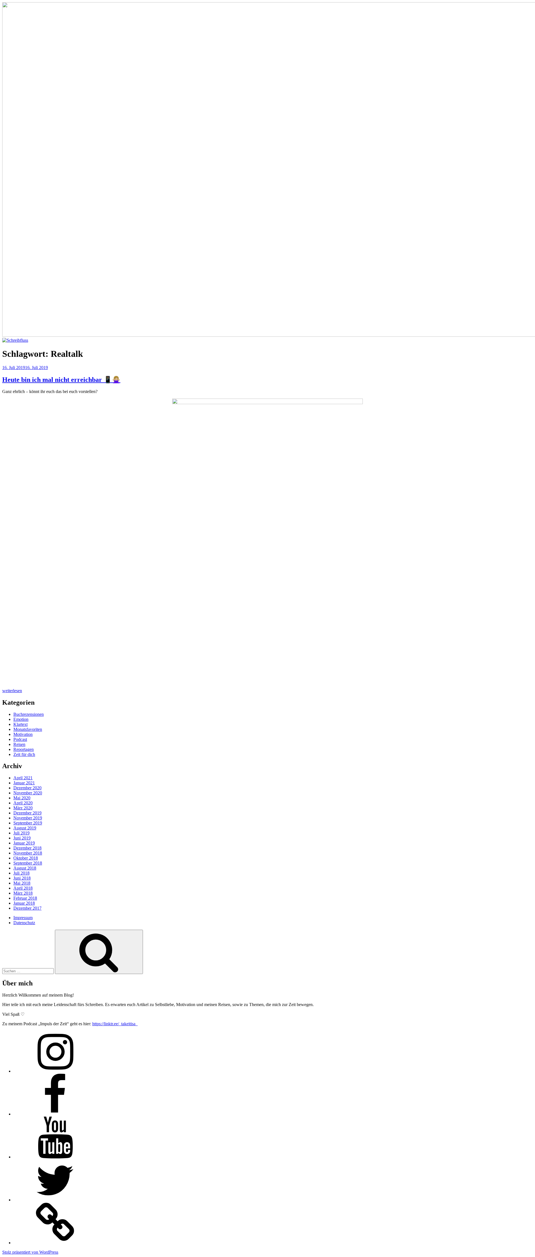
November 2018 (27, 853)
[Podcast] (55, 1242)
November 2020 (27, 792)
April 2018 (23, 888)
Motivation (23, 734)
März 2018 (23, 893)
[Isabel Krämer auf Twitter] (55, 1199)
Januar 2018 (24, 903)
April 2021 (23, 777)
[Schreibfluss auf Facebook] (55, 1114)
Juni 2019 (22, 838)
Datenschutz (24, 922)
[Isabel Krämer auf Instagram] (55, 1071)
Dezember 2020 (27, 787)
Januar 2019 (24, 843)
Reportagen (23, 749)
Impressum (23, 917)
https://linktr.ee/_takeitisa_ (115, 1023)
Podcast (20, 739)
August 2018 (24, 868)
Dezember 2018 (27, 848)
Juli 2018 (21, 873)
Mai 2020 (21, 797)
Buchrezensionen (28, 714)
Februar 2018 (25, 898)
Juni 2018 (22, 878)
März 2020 (23, 808)
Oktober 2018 (25, 858)
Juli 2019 (21, 833)
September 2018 (27, 863)
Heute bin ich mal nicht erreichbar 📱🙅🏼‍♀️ (61, 379)
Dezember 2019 (27, 813)
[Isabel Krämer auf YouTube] (55, 1157)
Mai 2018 (21, 883)
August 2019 (24, 828)
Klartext (20, 724)
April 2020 (23, 802)
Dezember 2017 (27, 908)
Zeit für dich (24, 754)
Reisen (19, 744)
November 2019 (27, 818)
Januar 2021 (24, 782)
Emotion (20, 719)
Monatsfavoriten (27, 729)
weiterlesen (12, 690)
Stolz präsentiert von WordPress (30, 1252)
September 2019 (27, 823)
